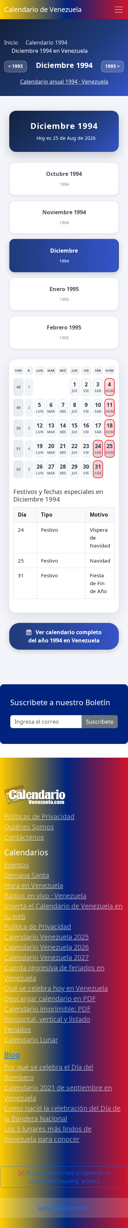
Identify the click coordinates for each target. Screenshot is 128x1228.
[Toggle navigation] (119, 9)
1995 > (112, 66)
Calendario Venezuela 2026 (46, 947)
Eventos (16, 864)
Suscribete (99, 721)
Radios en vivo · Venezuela (45, 895)
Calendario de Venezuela (43, 9)
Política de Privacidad (37, 926)
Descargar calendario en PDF (50, 998)
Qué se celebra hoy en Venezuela (56, 988)
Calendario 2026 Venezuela (64, 1208)
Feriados (17, 1029)
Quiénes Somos (29, 826)
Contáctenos (24, 837)
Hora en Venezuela (33, 885)
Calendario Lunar (31, 1039)
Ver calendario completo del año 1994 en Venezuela (65, 636)
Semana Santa (26, 875)
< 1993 (15, 66)
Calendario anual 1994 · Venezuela (64, 81)
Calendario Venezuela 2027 (46, 957)
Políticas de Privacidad (39, 816)
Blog (12, 1055)
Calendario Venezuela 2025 (46, 936)
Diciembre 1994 (64, 65)
